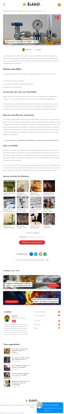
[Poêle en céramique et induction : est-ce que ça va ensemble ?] (7, 375)
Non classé (37, 321)
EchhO (33, 5)
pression (37, 237)
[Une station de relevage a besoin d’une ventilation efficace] (7, 360)
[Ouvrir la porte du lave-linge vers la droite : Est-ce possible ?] (7, 368)
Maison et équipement (17, 11)
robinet (42, 237)
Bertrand (14, 316)
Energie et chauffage (40, 312)
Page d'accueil (6, 11)
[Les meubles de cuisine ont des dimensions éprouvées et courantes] (7, 351)
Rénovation (37, 324)
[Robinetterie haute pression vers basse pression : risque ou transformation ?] (7, 383)
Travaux (36, 328)
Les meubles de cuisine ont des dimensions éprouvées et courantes (20, 350)
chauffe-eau (31, 237)
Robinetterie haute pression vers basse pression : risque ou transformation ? (20, 383)
